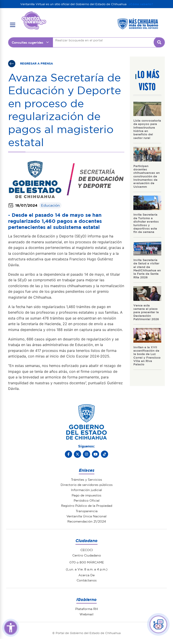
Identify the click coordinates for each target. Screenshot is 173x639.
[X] (77, 454)
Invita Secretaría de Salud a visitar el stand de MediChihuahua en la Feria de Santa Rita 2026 (147, 268)
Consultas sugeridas (27, 42)
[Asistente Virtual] (158, 624)
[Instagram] (86, 454)
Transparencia (87, 510)
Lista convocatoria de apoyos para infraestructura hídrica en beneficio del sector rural (147, 129)
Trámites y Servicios (86, 479)
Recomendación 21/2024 (86, 521)
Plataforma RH (86, 608)
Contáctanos (87, 580)
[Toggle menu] (12, 24)
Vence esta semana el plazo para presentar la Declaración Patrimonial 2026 (146, 312)
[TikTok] (104, 454)
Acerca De (86, 574)
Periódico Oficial (87, 500)
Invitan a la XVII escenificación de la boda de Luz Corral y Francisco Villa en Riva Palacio (147, 356)
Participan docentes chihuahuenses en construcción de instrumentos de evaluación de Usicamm (146, 176)
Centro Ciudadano (86, 555)
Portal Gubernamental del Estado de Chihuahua (34, 15)
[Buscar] (159, 42)
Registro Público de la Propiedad (86, 505)
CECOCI (86, 549)
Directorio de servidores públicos (87, 484)
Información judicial (86, 489)
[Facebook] (68, 454)
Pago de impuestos (86, 495)
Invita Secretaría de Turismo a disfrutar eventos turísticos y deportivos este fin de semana (146, 223)
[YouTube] (95, 454)
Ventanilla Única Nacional (86, 516)
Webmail (86, 614)
